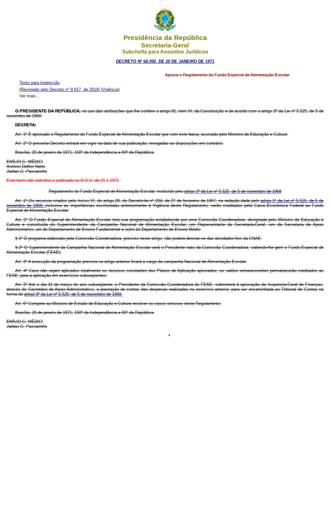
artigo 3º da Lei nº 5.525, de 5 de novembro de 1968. (73, 294)
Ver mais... (29, 95)
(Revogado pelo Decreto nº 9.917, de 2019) (60, 89)
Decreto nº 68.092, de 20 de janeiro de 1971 (165, 61)
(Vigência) (110, 89)
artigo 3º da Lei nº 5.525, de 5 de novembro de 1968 (232, 191)
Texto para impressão (39, 82)
